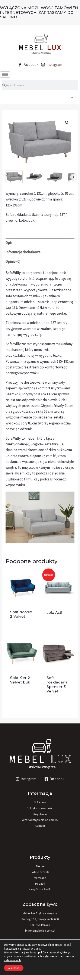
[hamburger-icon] (5, 74)
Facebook (30, 64)
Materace (40, 878)
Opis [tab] (9, 242)
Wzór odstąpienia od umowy (40, 820)
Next (73, 177)
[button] (67, 123)
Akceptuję (13, 967)
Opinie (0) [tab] (13, 261)
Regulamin (40, 814)
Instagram (54, 64)
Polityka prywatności (40, 808)
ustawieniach (12, 960)
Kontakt (40, 826)
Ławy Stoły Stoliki (40, 889)
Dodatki (40, 883)
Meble (40, 866)
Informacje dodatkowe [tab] (23, 252)
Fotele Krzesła (40, 872)
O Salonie (40, 802)
